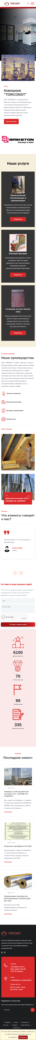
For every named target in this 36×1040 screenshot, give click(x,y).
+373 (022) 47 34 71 (17, 967)
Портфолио (25, 1025)
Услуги (5, 1025)
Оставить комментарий (18, 624)
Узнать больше (11, 121)
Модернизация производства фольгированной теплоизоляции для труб (17, 898)
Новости (16, 1028)
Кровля (9, 501)
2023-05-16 (11, 788)
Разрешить (23, 1037)
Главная (7, 1022)
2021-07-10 (11, 893)
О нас (16, 1022)
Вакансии (25, 1022)
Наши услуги (18, 163)
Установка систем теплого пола (18, 310)
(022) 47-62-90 (20, 969)
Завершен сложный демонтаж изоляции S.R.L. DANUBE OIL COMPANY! (16, 794)
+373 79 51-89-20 (16, 971)
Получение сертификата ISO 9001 (18, 846)
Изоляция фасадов (18, 253)
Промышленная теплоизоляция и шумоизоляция (18, 198)
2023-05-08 (11, 842)
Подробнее (18, 53)
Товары (14, 1025)
